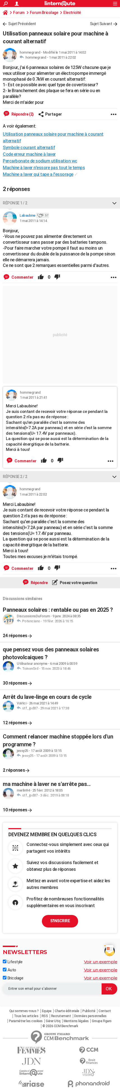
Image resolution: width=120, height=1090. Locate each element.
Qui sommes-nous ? (24, 1011)
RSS (45, 1016)
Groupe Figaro (102, 1021)
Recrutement (61, 1016)
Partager (53, 114)
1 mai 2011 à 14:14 (33, 221)
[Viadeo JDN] (88, 1072)
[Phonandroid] (88, 1083)
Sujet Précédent (22, 23)
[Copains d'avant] (31, 1072)
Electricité (72, 12)
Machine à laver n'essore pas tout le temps (44, 167)
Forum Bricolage (44, 12)
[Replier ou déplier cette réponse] (114, 203)
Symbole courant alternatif (29, 147)
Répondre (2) (22, 114)
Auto (11, 969)
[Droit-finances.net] (88, 1061)
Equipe (47, 1011)
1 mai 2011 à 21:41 (33, 397)
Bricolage (14, 978)
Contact (105, 1011)
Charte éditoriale (67, 1011)
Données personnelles (90, 1016)
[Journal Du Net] (31, 1061)
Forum (19, 12)
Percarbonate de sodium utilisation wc (40, 161)
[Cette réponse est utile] (40, 277)
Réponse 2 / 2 (15, 476)
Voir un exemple (100, 961)
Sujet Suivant (101, 23)
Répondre (39, 582)
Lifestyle (14, 961)
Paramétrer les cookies (26, 1021)
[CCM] (88, 1050)
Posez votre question (78, 582)
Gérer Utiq (53, 1021)
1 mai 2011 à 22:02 (62, 57)
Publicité (88, 1011)
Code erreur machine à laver (29, 154)
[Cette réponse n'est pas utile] (57, 277)
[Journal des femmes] (31, 1050)
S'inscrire (60, 921)
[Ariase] (31, 1084)
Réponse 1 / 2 (15, 203)
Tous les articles (26, 1016)
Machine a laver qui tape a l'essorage (38, 174)
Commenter (22, 277)
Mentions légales (76, 1021)
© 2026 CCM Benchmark (60, 1026)
